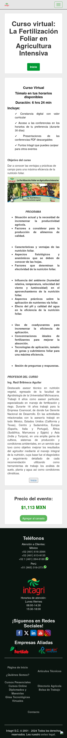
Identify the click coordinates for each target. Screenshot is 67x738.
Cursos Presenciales (18, 682)
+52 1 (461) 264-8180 (32, 559)
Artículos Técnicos (49, 671)
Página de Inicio (17, 667)
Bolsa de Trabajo (49, 689)
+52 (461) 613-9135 (33, 555)
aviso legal (48, 734)
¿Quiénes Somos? (17, 675)
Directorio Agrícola (49, 686)
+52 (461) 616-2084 (33, 551)
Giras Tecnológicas (17, 697)
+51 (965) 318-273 (32, 567)
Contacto (33, 712)
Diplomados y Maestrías (17, 691)
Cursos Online (18, 686)
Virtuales (17, 701)
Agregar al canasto (33, 518)
